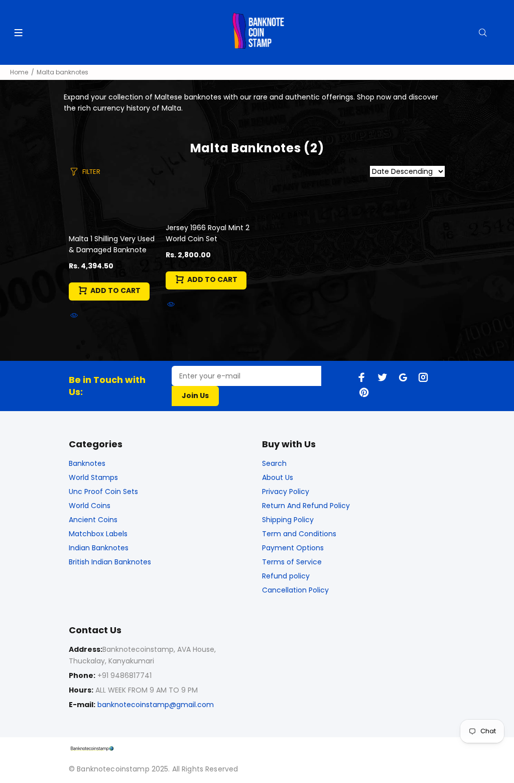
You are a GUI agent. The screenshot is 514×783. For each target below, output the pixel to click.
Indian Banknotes (98, 548)
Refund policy (286, 576)
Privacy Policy (285, 491)
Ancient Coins (93, 520)
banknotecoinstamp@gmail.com (155, 705)
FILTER (91, 171)
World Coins (89, 506)
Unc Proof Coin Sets (103, 491)
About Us (277, 477)
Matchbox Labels (98, 534)
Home (19, 72)
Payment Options (293, 548)
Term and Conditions (299, 534)
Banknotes (87, 463)
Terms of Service (292, 562)
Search (274, 463)
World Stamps (93, 477)
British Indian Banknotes (110, 562)
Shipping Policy (288, 520)
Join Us (195, 395)
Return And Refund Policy (306, 506)
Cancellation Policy (295, 590)
